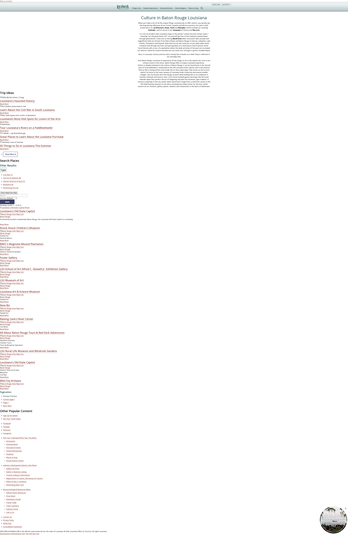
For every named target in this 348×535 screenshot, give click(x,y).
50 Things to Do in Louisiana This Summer (25, 145)
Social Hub (216, 4)
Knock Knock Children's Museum (20, 228)
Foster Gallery (8, 257)
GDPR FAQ (7, 523)
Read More (4, 104)
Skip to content (6, 1)
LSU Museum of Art (12, 280)
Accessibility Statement (12, 527)
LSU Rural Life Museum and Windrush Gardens (28, 351)
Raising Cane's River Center (16, 319)
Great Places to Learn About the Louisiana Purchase (32, 136)
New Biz (5, 305)
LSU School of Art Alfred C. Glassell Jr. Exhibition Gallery (34, 269)
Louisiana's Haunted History (17, 101)
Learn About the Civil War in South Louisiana (27, 110)
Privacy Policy (8, 520)
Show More (9, 154)
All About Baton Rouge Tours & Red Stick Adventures (32, 332)
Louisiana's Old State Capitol (17, 211)
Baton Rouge (5, 217)
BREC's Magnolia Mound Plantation (21, 244)
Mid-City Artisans (10, 380)
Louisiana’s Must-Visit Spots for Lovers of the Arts (30, 119)
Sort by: (3, 198)
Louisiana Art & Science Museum (20, 291)
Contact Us (7, 517)
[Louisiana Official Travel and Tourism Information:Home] (123, 8)
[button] (20, 438)
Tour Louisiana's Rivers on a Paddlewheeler (26, 128)
